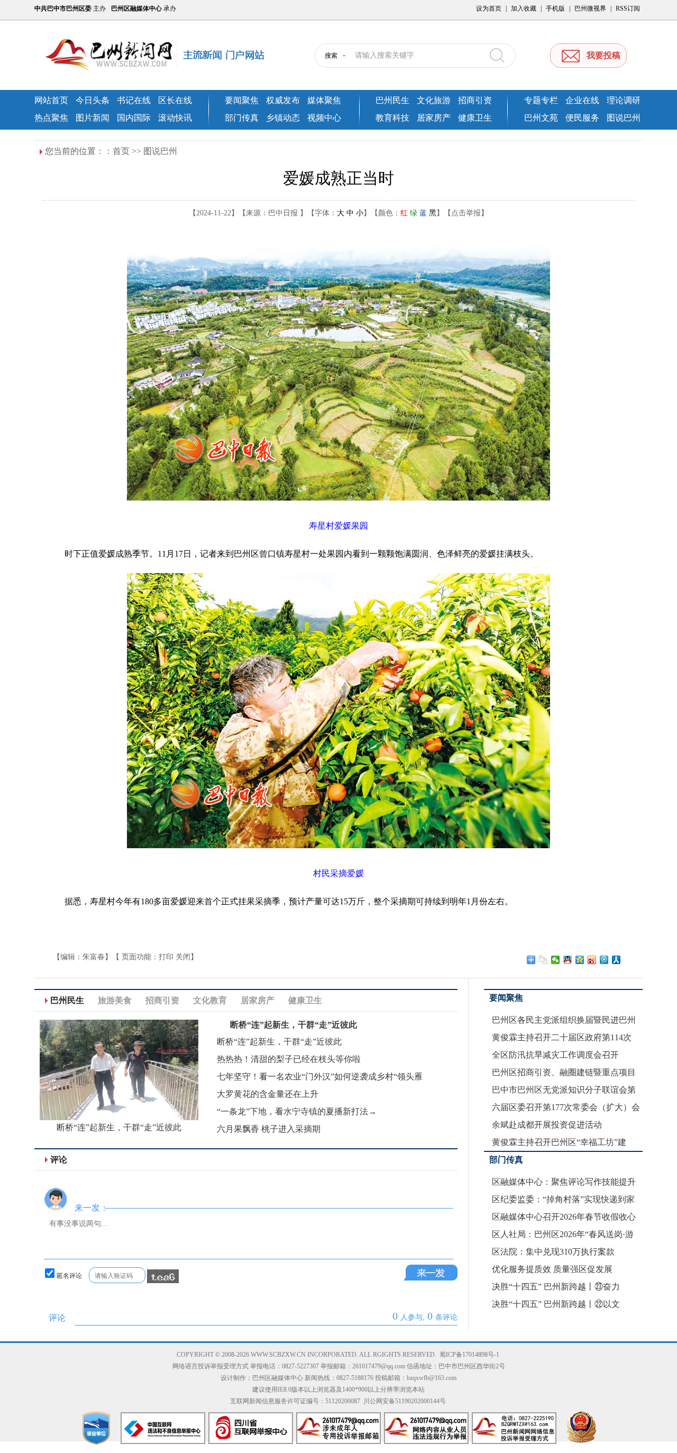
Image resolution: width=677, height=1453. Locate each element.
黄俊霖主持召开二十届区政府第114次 (562, 1037)
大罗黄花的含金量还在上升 (267, 1093)
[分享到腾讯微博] (604, 960)
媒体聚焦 (324, 100)
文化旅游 (434, 100)
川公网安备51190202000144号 (404, 1401)
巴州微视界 (590, 8)
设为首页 (488, 8)
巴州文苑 (541, 117)
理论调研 (624, 100)
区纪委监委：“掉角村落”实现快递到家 (563, 1199)
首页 (121, 151)
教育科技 (392, 117)
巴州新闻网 (164, 55)
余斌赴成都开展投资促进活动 (547, 1124)
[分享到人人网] (616, 960)
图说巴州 (624, 117)
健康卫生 (475, 117)
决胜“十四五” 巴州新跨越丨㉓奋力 (556, 1286)
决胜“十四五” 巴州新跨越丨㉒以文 (556, 1304)
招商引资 (475, 100)
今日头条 (92, 100)
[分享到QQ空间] (579, 960)
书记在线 (134, 100)
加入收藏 (523, 8)
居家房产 (434, 117)
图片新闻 (92, 117)
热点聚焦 (51, 117)
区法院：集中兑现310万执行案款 (553, 1251)
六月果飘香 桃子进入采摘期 (269, 1128)
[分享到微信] (555, 960)
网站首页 (51, 100)
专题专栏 (541, 100)
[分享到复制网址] (543, 960)
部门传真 (242, 117)
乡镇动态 (283, 117)
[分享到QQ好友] (567, 960)
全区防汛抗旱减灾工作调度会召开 (555, 1054)
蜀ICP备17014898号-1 (469, 1354)
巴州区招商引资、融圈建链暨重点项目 (564, 1072)
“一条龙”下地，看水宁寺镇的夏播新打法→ (297, 1111)
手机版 (555, 8)
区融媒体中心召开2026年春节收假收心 (564, 1216)
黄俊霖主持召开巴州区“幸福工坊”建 (559, 1142)
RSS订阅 (628, 8)
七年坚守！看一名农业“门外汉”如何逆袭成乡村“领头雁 (320, 1076)
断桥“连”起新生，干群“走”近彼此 (119, 1127)
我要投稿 (603, 55)
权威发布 (283, 100)
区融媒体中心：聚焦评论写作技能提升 (564, 1181)
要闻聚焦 (242, 100)
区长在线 (175, 100)
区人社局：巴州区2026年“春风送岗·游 (563, 1234)
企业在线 (582, 100)
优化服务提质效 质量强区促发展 (552, 1269)
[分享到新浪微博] (592, 960)
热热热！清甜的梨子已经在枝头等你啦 (289, 1059)
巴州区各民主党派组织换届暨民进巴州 (564, 1019)
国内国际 (134, 117)
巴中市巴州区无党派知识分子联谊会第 (564, 1089)
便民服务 (582, 117)
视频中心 (324, 117)
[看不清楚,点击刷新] (163, 1276)
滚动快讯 (175, 117)
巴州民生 (392, 100)
